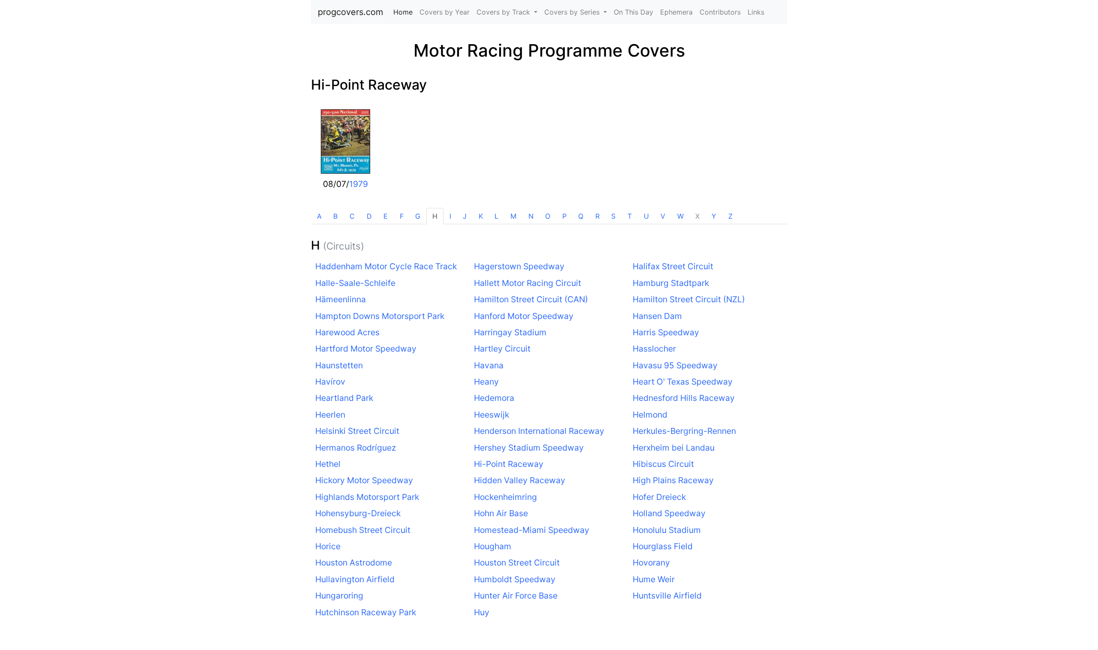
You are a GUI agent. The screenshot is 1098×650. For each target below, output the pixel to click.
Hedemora (494, 398)
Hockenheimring (505, 497)
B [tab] (335, 216)
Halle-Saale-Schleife (355, 283)
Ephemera (676, 12)
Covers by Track (504, 12)
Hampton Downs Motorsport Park (379, 316)
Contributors (720, 12)
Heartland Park (344, 398)
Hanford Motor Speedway (523, 316)
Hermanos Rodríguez (355, 447)
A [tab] (319, 216)
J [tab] (465, 216)
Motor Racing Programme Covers (549, 50)
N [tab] (531, 216)
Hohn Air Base (501, 513)
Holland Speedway (669, 513)
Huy (481, 612)
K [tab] (481, 216)
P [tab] (564, 216)
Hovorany (651, 562)
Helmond (650, 414)
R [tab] (597, 216)
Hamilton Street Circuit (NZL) (689, 299)
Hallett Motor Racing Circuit (527, 283)
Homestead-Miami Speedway (531, 530)
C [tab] (352, 216)
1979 (358, 184)
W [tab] (680, 216)
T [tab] (629, 216)
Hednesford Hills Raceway (684, 398)
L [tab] (496, 216)
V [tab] (663, 216)
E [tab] (385, 216)
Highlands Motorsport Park (367, 497)
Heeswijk (491, 414)
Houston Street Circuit (517, 562)
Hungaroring (339, 595)
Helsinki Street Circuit (357, 431)
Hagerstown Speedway (519, 266)
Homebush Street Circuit (362, 530)
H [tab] (434, 216)
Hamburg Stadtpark (671, 283)
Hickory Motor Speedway (364, 480)
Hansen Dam (657, 316)
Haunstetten (339, 365)
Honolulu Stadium (667, 530)
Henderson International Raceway (539, 431)
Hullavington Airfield (355, 579)
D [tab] (369, 216)
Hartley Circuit (502, 348)
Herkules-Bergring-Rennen (684, 431)
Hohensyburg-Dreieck (358, 513)
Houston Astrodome (353, 562)
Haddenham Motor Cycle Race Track (386, 266)
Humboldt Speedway (514, 579)
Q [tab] (580, 216)
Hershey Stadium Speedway (529, 447)
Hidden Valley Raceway (519, 480)
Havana (489, 365)
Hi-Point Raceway (369, 84)
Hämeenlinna (340, 299)
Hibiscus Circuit (663, 464)
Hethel (328, 464)
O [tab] (547, 216)
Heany (486, 381)
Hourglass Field (663, 546)
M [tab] (513, 216)
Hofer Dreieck (659, 497)
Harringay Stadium (510, 332)
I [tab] (450, 216)
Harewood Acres (347, 332)
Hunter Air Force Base (516, 595)
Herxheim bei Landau (674, 447)
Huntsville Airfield (667, 595)
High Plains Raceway (673, 480)
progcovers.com (350, 12)
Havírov (330, 381)
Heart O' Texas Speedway (683, 381)
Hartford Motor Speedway (365, 348)
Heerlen (330, 414)
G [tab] (417, 216)
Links (756, 12)
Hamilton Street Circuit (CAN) (531, 299)
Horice (328, 546)
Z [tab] (730, 216)
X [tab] (697, 216)
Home (404, 12)
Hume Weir (654, 579)
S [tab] (613, 216)
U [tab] (646, 216)
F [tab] (402, 216)
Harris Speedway (666, 332)
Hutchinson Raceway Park (365, 612)
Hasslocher (654, 348)
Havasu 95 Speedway (675, 365)
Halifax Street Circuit (673, 266)
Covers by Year (444, 12)
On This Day (633, 12)
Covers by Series (573, 12)
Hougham (492, 546)
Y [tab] (714, 216)
